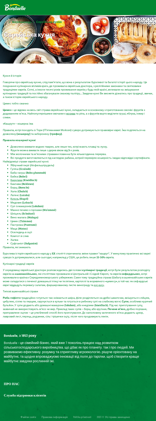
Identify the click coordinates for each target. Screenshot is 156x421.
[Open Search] (131, 7)
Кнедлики (16, 180)
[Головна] (5, 21)
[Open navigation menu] (145, 7)
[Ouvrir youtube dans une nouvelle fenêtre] (85, 410)
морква (70, 113)
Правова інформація (54, 417)
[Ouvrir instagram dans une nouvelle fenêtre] (75, 410)
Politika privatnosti (82, 417)
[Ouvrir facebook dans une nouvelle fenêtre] (66, 410)
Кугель (14, 198)
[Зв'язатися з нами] (122, 7)
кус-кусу (99, 285)
